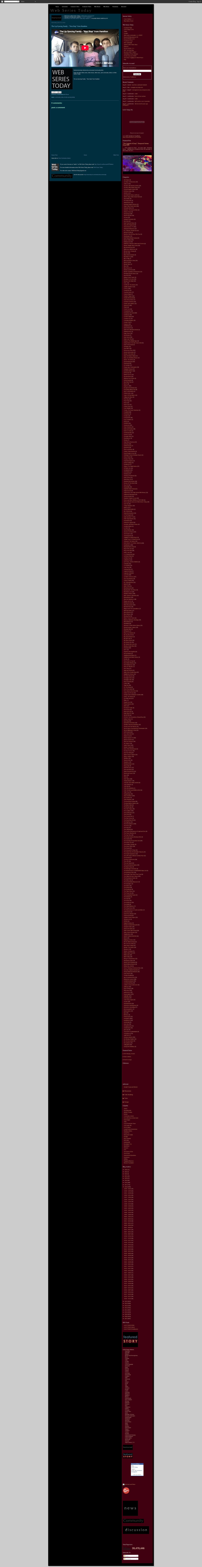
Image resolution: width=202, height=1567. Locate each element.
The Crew (126, 814)
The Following (127, 829)
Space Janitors (128, 756)
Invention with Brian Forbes (131, 524)
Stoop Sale (126, 765)
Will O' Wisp (127, 956)
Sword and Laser (128, 773)
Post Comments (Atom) (64, 158)
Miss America (127, 612)
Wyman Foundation (129, 1162)
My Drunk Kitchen (128, 636)
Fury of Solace (127, 419)
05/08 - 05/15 (127, 1259)
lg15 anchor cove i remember (142, 101)
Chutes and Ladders (129, 303)
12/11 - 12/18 (127, 1193)
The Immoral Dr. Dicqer (130, 850)
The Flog (126, 827)
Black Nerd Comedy (129, 254)
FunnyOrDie (127, 417)
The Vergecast (127, 902)
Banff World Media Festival (130, 238)
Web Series (106, 6)
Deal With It (127, 348)
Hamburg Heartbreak (129, 475)
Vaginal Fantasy (128, 923)
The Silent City (127, 880)
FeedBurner (133, 77)
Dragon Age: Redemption (130, 367)
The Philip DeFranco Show (130, 876)
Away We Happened (129, 224)
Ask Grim (126, 221)
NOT (125, 649)
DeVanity (126, 346)
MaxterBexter (127, 597)
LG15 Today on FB (129, 29)
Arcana (126, 217)
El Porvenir (126, 372)
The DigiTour (127, 822)
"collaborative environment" (87, 16)
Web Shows (97, 6)
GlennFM (126, 447)
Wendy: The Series (129, 947)
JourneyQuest (127, 535)
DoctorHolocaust (128, 361)
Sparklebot (126, 1146)
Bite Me (126, 253)
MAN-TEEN (127, 586)
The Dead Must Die (129, 820)
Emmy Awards (127, 380)
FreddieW (126, 412)
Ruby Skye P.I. (127, 713)
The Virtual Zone (128, 908)
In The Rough (127, 515)
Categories (65, 6)
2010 (126, 1312)
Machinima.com (128, 591)
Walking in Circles (128, 940)
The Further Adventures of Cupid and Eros (135, 831)
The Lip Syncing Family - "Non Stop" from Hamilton (69, 26)
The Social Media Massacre (131, 881)
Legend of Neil (127, 571)
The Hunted (127, 848)
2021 (126, 1176)
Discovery (123, 6)
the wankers (127, 1042)
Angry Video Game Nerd (130, 206)
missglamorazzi (128, 1026)
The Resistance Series (130, 878)
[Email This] (52, 92)
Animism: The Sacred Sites (131, 210)
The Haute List (127, 842)
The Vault (126, 898)
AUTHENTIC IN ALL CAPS (131, 195)
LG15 (132, 1470)
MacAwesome (127, 588)
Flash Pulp (126, 400)
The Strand (127, 887)
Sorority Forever (128, 750)
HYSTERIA (127, 472)
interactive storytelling (129, 1007)
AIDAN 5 (126, 193)
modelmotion (127, 1027)
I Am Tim (126, 503)
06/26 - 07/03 (127, 1244)
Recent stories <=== (129, 48)
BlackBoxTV (127, 256)
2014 (126, 1303)
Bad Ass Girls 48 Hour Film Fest (132, 234)
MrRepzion (126, 631)
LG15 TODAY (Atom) (129, 1327)
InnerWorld (126, 520)
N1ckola (126, 647)
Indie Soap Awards (128, 518)
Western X (126, 949)
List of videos (127, 1127)
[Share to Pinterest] (60, 92)
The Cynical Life (128, 816)
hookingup (126, 997)
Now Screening (128, 681)
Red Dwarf (126, 709)
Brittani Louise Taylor (129, 277)
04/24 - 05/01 (127, 1264)
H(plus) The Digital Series (130, 466)
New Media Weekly (129, 663)
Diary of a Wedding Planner (131, 357)
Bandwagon (127, 236)
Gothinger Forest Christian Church (133, 455)
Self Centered (127, 732)
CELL (125, 283)
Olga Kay (126, 685)
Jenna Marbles (127, 530)
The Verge (126, 900)
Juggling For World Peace (130, 537)
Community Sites (75, 6)
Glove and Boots (128, 449)
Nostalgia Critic (128, 679)
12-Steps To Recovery (129, 181)
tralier (136, 93)
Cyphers (126, 324)
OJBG (125, 683)
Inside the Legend (128, 522)
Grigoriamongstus (128, 460)
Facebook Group (128, 40)
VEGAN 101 (127, 919)
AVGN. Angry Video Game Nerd (132, 196)
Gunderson (127, 464)
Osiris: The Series (128, 696)
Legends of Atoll (128, 573)
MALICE (126, 584)
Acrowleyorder (127, 200)
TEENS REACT (128, 780)
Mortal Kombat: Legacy (130, 627)
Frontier (126, 415)
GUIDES (126, 423)
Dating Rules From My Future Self (132, 342)
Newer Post (54, 155)
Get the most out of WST (130, 55)
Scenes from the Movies (130, 726)
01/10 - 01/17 (127, 1296)
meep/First (126, 1132)
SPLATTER (127, 715)
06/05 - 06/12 (127, 1251)
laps (125, 1013)
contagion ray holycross (137, 87)
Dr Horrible (126, 365)
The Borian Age (128, 807)
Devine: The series (129, 354)
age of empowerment (129, 977)
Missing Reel (127, 616)
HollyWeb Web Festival (130, 488)
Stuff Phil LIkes (127, 767)
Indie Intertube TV (128, 517)
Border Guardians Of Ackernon (132, 271)
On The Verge (127, 687)
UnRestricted (127, 911)
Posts (126, 1556)
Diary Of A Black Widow (130, 356)
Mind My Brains (128, 610)
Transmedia (115, 6)
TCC (125, 1149)
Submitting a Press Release (131, 54)
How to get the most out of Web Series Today (135, 501)
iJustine (126, 1001)
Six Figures (127, 743)
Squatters (126, 762)
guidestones (127, 992)
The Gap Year (127, 835)
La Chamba (127, 565)
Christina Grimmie (128, 301)
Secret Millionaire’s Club (130, 730)
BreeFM (126, 275)
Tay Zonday (127, 797)
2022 (126, 1174)
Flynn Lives (127, 404)
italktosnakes (127, 1011)
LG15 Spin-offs (128, 1125)
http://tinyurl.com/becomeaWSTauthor (104, 164)
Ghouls (126, 440)
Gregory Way (127, 458)
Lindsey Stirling (128, 580)
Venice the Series (128, 928)
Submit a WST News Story (130, 44)
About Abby (127, 198)
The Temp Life (127, 893)
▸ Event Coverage (127, 1059)
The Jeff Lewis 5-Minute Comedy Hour (134, 855)
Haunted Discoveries (129, 481)
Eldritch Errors (127, 374)
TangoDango (127, 794)
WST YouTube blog (129, 50)
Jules (125, 1121)
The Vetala (126, 904)
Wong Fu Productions (129, 958)
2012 (126, 1307)
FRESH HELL (127, 393)
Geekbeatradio (127, 432)
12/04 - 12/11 (127, 1195)
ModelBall (126, 623)
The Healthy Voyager (129, 844)
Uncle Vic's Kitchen (129, 913)
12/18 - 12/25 (127, 1191)
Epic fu (125, 384)
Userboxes (127, 1157)
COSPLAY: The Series (129, 284)
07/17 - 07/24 (127, 1238)
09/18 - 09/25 (127, 1219)
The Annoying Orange (129, 801)
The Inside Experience (129, 853)
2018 (126, 1182)
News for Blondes (128, 666)
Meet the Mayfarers (129, 599)
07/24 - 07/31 (127, 1236)
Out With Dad (127, 698)
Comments (128, 1559)
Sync (125, 775)
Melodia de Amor (128, 603)
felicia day (126, 990)
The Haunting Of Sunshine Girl (131, 840)
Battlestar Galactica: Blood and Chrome (134, 243)
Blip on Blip (126, 258)
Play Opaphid (127, 1138)
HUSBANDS (127, 470)
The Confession (128, 812)
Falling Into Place (128, 397)
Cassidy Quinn (127, 292)
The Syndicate (127, 889)
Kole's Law (126, 552)
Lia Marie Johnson (128, 576)
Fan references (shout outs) (131, 1118)
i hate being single (128, 999)
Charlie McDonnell (128, 297)
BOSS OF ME (127, 232)
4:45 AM (67, 94)
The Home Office (128, 846)
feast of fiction (127, 988)
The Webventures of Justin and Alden (133, 910)
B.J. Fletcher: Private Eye (130, 230)
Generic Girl (127, 434)
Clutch (125, 307)
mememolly (127, 1022)
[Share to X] (56, 92)
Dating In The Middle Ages (130, 341)
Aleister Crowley (128, 1112)
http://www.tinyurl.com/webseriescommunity (95, 174)
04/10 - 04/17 (127, 1268)
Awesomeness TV (128, 226)
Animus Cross (127, 211)
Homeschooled (128, 496)
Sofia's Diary (127, 745)
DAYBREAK (127, 326)
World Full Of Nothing (129, 962)
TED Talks (126, 779)
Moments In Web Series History (132, 625)
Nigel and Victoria (128, 670)
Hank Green (127, 477)
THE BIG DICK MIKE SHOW (131, 782)
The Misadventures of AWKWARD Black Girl (135, 870)
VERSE (126, 921)
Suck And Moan (128, 769)
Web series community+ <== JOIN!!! (133, 35)
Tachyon (126, 1148)
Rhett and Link (127, 711)
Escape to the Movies (129, 387)
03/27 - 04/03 (127, 1272)
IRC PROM (127, 511)
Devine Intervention (129, 352)
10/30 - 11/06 (127, 1206)
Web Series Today (128, 945)
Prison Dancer (127, 704)
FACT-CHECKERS (128, 391)
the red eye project (128, 1041)
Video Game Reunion (129, 932)
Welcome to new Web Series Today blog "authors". (77, 18)
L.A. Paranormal (128, 554)
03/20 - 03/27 (127, 1275)
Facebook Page (128, 27)
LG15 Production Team (130, 1123)
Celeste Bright (127, 294)
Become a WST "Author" (130, 52)
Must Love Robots (128, 633)
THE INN (126, 786)
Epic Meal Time (128, 382)
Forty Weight (127, 408)
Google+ (126, 33)
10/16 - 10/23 (127, 1210)
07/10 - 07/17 (127, 1240)
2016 (126, 1186)
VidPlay (126, 1159)
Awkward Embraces (129, 228)
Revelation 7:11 (128, 1144)
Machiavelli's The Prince (130, 590)
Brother (126, 1114)
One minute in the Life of (130, 691)
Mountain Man (127, 629)
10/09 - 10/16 (127, 1212)
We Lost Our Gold (128, 943)
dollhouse (126, 986)
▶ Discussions (127, 1091)
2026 (126, 1169)
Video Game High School (130, 930)
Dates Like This (128, 339)
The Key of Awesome (129, 859)
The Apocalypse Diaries (130, 803)
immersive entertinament (130, 1005)
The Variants (127, 896)
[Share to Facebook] (58, 92)
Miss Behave (127, 614)
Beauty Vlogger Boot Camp (131, 245)
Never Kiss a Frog (128, 661)
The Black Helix (128, 805)
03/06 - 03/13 (127, 1279)
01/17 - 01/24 (127, 1294)
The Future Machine (129, 833)
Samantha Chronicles (129, 722)
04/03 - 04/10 (127, 1270)
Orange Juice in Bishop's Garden (132, 694)
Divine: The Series (128, 359)
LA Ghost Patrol (128, 556)
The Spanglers (127, 883)
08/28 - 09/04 (127, 1225)
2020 (126, 1178)
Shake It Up (127, 735)
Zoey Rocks (127, 973)
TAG (125, 777)
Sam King (126, 721)
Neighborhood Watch (129, 655)
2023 (126, 1171)
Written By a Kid (128, 966)
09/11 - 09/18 (127, 1221)
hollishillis (126, 996)
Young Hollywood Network (130, 971)
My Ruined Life (127, 642)
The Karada (127, 857)
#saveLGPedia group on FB (131, 37)
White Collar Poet (128, 953)
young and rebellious (129, 1046)
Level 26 (126, 574)
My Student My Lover (129, 644)
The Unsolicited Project (130, 895)
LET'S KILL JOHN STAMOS (131, 561)
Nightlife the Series (128, 674)
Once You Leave (128, 689)
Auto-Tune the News (129, 223)
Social (57, 6)
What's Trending (128, 951)
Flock (125, 402)
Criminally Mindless (129, 320)
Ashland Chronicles (129, 219)
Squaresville (127, 760)
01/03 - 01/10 (127, 1298)
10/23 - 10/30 (127, 1208)
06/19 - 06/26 (127, 1247)
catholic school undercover (131, 984)
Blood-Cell (126, 262)
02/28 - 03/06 (127, 1281)
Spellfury (126, 758)
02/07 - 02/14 (127, 1287)
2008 (126, 1316)
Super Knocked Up (129, 771)
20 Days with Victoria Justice (131, 185)
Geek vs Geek (127, 430)
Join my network (137, 1474)
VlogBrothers (127, 934)
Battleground (127, 241)
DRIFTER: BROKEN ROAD (131, 329)
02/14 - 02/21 (127, 1285)
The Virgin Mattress (129, 906)
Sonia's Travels (128, 747)
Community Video (86, 6)
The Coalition (127, 810)
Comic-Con (127, 309)
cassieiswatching (128, 983)
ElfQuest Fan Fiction (129, 378)
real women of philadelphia (130, 1031)
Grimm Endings (128, 462)
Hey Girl (126, 485)
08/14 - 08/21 (127, 1229)
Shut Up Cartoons (128, 741)
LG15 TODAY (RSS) (129, 1325)
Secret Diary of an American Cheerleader (134, 728)
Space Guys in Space (129, 754)
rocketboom (127, 1033)
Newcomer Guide (128, 1134)
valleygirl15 (127, 1044)
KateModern (127, 545)
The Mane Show (128, 867)
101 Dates (126, 180)
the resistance (138, 1470)
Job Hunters (127, 533)
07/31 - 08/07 (127, 1234)
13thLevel (126, 183)
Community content (129, 1116)
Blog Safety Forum (128, 21)
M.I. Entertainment (128, 582)
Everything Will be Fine (129, 389)
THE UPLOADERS (129, 788)
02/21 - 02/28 (127, 1283)
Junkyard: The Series (129, 541)
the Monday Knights (129, 1039)
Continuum (126, 314)
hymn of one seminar (140, 96)
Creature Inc (127, 318)
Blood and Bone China (129, 260)
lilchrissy (126, 1014)
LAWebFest (127, 560)
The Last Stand (128, 863)
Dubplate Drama (128, 369)
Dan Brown (127, 335)
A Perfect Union (128, 191)
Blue (125, 266)
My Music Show (128, 640)
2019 (126, 1180)
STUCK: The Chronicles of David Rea (133, 717)
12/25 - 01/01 (127, 1188)
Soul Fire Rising (128, 752)
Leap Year (126, 567)
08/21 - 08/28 (127, 1227)
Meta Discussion (128, 604)
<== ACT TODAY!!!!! (86, 17)
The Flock (126, 825)
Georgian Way (127, 436)
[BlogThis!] (54, 92)
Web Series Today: (98, 167)
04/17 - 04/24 (127, 1266)
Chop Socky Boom (128, 299)
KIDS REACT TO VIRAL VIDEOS (132, 543)
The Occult (127, 1153)
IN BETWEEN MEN (129, 509)
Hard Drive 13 (127, 479)
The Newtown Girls (129, 872)
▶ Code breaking (128, 1095)
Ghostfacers (127, 438)
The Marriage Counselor (130, 868)
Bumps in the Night (128, 281)
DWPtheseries (127, 331)
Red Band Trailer (128, 707)
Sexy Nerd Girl (127, 734)
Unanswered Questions (130, 1155)
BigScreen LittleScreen (129, 249)
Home (85, 155)
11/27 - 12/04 (127, 1197)
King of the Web (128, 550)
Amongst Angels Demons (130, 204)
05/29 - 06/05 (127, 1253)
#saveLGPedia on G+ (129, 39)
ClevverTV (126, 305)
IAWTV (125, 507)
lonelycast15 (127, 1016)
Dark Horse (127, 337)
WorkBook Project (128, 960)
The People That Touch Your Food (132, 874)
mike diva (126, 1024)
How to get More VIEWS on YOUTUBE (134, 500)
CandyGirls (127, 290)
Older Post (116, 155)
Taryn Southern (128, 795)
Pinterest (126, 46)
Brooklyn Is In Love (129, 279)
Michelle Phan (127, 606)
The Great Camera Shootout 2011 (132, 837)
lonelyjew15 (127, 1020)
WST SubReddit (128, 42)
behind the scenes (128, 979)
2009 (126, 1314)
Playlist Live (127, 702)
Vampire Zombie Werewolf (130, 924)
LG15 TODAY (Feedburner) (131, 1329)
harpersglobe (127, 994)
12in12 (125, 1108)
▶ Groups (126, 1102)
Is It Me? (126, 528)
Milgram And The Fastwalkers (131, 608)
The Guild (126, 838)
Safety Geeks (127, 719)
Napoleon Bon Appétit (129, 651)
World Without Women (129, 964)
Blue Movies (127, 268)
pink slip (126, 1029)
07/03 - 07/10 (127, 1242)
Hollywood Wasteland (129, 494)
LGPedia (126, 563)
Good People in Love (129, 453)
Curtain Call (127, 322)
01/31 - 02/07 (127, 1290)
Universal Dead (128, 915)
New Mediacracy (128, 664)
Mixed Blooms (127, 621)
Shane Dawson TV (128, 737)
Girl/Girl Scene (127, 445)
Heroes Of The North (129, 483)
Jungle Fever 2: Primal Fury (131, 539)
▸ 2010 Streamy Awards (129, 1053)
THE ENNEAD (127, 784)
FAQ (125, 59)
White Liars (127, 954)
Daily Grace (127, 333)
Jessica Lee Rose (128, 531)
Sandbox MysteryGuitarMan (131, 724)
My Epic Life (127, 638)
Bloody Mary (127, 264)
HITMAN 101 (127, 468)
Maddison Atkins (128, 593)
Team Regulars (128, 799)
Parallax (126, 1136)
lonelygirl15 (127, 1018)
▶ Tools (125, 1098)
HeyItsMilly (126, 487)
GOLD (125, 421)
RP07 (125, 706)
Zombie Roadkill (128, 975)
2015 (126, 1301)
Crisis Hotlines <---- (129, 19)
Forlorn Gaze (127, 406)
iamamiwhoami (127, 1003)
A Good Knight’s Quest (129, 189)
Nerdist (126, 659)
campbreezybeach (128, 981)
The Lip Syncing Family (69, 97)
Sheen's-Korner (128, 739)
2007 (126, 1318)
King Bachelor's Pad (129, 546)
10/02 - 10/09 (127, 1214)
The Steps (126, 885)
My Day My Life (128, 634)
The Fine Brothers (128, 823)
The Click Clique (128, 808)
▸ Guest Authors (127, 1056)
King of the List (127, 548)
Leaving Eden (127, 569)
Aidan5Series (127, 202)
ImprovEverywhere (129, 513)
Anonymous (127, 213)
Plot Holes (126, 1140)
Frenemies (126, 414)
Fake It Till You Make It (129, 395)
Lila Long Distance (128, 578)
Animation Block (128, 208)
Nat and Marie (127, 653)
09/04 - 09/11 (127, 1223)
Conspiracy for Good (129, 313)
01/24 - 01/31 (127, 1292)
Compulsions (127, 311)
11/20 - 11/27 (127, 1199)
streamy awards (128, 1037)
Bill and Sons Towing (129, 251)
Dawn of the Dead (128, 344)
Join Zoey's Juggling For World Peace (133, 57)
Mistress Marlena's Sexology (131, 619)
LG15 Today (134, 1467)
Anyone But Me (128, 215)
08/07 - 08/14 (127, 1231)
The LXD (126, 861)
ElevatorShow (127, 376)
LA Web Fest (127, 558)
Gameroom (127, 425)
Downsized (127, 363)
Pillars (125, 700)
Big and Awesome (128, 247)
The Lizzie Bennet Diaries (130, 865)
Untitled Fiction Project (129, 917)
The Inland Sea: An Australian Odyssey (134, 851)
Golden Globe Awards (129, 451)
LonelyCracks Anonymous (130, 1129)
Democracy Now (128, 350)
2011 (126, 1310)
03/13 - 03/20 (127, 1277)
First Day (126, 399)
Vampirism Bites (128, 926)
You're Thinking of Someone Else (132, 968)
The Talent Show (128, 891)
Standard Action (128, 764)
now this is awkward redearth (139, 85)
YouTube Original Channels (131, 969)
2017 (126, 1184)
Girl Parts (126, 444)
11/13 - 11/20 (127, 1201)
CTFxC (126, 288)
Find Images (127, 1119)
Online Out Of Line (128, 692)
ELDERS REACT (128, 371)
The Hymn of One (128, 1151)
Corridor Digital (127, 316)
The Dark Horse (128, 818)
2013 (126, 1305)
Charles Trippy (127, 296)
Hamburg (126, 473)
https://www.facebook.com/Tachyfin (132, 137)
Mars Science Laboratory (130, 595)
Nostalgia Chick (128, 677)
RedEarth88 (127, 1142)
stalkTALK (126, 1035)
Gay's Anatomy (128, 427)
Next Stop (126, 668)
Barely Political (127, 240)
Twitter (125, 31)
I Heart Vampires (128, 505)
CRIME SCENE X (128, 286)
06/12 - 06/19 (127, 1249)
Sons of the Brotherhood (130, 749)
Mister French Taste (129, 618)
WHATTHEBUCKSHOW (130, 936)
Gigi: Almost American (129, 442)
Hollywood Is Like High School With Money (135, 492)
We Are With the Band (129, 941)
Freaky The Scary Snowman (131, 410)
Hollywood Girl (127, 490)
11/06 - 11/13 (127, 1203)
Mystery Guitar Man (129, 646)
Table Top (126, 792)
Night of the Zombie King (130, 672)
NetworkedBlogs (135, 1463)
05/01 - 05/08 (127, 1262)
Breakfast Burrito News (130, 273)
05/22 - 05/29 (127, 1255)
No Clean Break (128, 676)
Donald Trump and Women (131, 1087)
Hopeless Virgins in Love (130, 498)
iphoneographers (128, 1009)
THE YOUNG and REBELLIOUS (132, 790)
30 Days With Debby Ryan (130, 187)
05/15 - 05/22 (127, 1257)
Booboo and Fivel (128, 269)
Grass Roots (127, 457)
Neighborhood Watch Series (131, 657)
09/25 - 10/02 (127, 1216)
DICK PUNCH (127, 327)
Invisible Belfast (128, 526)
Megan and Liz (127, 601)
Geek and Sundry (128, 429)
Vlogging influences (129, 1161)
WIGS (125, 938)
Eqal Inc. (126, 385)
